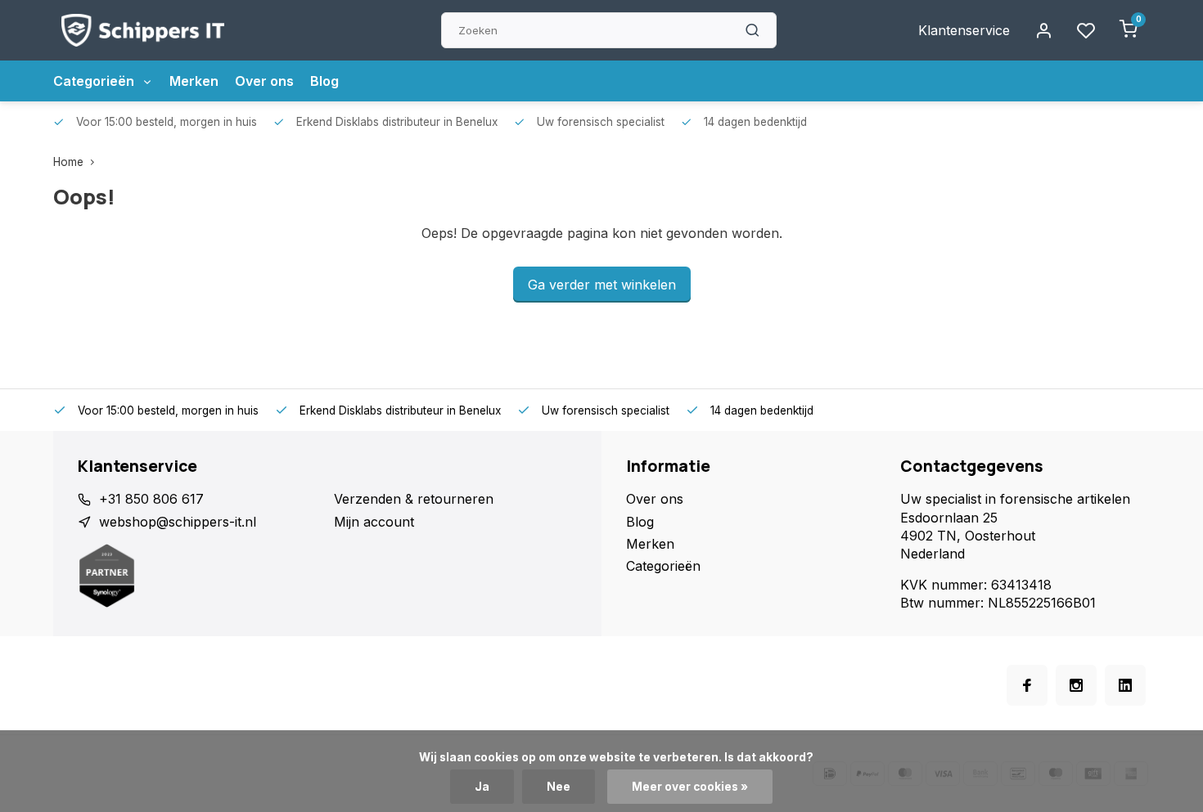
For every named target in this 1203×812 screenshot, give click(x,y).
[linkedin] (1125, 685)
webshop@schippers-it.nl (177, 522)
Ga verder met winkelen (602, 284)
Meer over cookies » (690, 786)
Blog (324, 81)
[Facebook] (1027, 685)
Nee (558, 786)
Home (68, 161)
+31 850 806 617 (151, 499)
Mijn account (374, 522)
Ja (482, 786)
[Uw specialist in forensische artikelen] (142, 30)
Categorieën (95, 81)
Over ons (264, 81)
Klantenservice (964, 30)
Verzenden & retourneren (413, 499)
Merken (194, 81)
